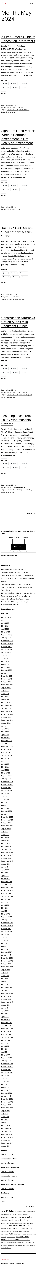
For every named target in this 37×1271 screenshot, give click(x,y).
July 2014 (4, 1043)
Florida (11, 1234)
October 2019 (6, 858)
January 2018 (6, 920)
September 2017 (7, 931)
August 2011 (5, 1146)
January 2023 (6, 743)
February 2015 (6, 1023)
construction (27, 1217)
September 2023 (7, 720)
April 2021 (5, 805)
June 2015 (5, 1011)
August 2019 (5, 864)
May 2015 (4, 1014)
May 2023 (5, 732)
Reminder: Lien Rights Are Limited (13, 569)
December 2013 (7, 1064)
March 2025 (5, 667)
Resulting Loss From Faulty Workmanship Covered (16, 420)
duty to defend (14, 1231)
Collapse (22, 1214)
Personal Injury (14, 1242)
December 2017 (7, 923)
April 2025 (5, 664)
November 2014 (7, 1031)
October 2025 (6, 647)
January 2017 (6, 955)
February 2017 (6, 952)
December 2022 (7, 746)
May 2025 (5, 661)
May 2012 (4, 1119)
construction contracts (9, 1223)
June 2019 (5, 870)
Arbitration (15, 297)
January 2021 (6, 814)
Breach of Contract (8, 1214)
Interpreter (12, 112)
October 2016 (6, 964)
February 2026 (6, 635)
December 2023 (7, 711)
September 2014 (7, 1037)
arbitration (21, 299)
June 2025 (5, 658)
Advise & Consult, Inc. (9, 555)
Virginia (3, 1247)
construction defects (17, 1226)
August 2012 (5, 1111)
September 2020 (7, 826)
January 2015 (6, 1025)
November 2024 (7, 679)
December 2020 (7, 817)
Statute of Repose (14, 1245)
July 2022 (4, 761)
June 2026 (5, 623)
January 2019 (6, 884)
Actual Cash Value (12, 1207)
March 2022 (5, 773)
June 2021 (5, 799)
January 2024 (6, 708)
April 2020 (5, 840)
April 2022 (5, 770)
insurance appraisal (26, 1234)
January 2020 (6, 849)
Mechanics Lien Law (24, 1239)
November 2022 (7, 749)
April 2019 (5, 876)
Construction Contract (8, 397)
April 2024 (5, 699)
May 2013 (4, 1084)
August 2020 (6, 829)
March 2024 (5, 702)
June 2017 (5, 940)
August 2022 (6, 758)
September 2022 (7, 755)
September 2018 (7, 896)
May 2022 (5, 767)
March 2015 (5, 1020)
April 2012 (5, 1122)
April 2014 (5, 1052)
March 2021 (5, 808)
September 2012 (7, 1108)
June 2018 (5, 905)
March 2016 (5, 984)
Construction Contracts (19, 392)
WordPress (20, 1263)
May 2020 (5, 837)
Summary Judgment (30, 1245)
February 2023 (6, 741)
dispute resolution (5, 1231)
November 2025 (7, 644)
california (16, 1214)
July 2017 (4, 937)
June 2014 (5, 1046)
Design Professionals (28, 1228)
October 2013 (6, 1070)
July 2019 (4, 867)
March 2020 (5, 843)
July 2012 (4, 1114)
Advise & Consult (12, 110)
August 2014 (5, 1040)
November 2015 (7, 996)
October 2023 (6, 717)
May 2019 (4, 873)
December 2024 (7, 676)
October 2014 (6, 1034)
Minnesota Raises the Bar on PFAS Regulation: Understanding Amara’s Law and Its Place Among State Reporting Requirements (18, 596)
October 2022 (6, 752)
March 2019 (5, 879)
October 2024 (6, 682)
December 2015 (7, 993)
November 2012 (7, 1102)
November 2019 (7, 855)
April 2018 (5, 911)
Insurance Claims (22, 1237)
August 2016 (5, 970)
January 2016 (6, 990)
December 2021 (7, 782)
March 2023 (5, 738)
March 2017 (5, 949)
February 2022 (6, 776)
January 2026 (6, 638)
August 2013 (5, 1075)
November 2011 (7, 1137)
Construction (16, 209)
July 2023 (4, 726)
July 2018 (4, 902)
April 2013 (5, 1087)
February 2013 (6, 1093)
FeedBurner (23, 551)
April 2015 (5, 1017)
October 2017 (6, 929)
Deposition (4, 112)
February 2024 (6, 705)
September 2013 (7, 1072)
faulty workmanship (24, 490)
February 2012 (6, 1128)
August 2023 (6, 723)
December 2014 (7, 1028)
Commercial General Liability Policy (11, 1217)
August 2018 (5, 899)
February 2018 (6, 917)
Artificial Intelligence (25, 395)
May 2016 (4, 978)
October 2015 (6, 999)
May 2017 (4, 943)
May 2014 (4, 1049)
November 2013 (7, 1067)
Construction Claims (6, 1220)
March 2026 (5, 632)
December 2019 (7, 852)
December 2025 (7, 641)
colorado (26, 1214)
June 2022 (5, 764)
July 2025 (4, 655)
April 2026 (5, 629)
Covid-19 (21, 1228)
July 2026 (4, 620)
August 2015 (5, 1005)
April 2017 (4, 946)
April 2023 (5, 735)
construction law (23, 110)
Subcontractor (22, 1245)
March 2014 (5, 1055)
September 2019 (7, 861)
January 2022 (6, 779)
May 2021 (4, 802)
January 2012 (6, 1131)
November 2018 (7, 890)
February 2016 (6, 987)
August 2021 (5, 793)
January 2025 (6, 673)
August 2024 (6, 688)
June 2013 (5, 1081)
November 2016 (7, 961)
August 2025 (6, 652)
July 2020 (4, 832)
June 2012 (5, 1117)
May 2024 (5, 696)
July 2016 (4, 973)
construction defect (21, 1223)
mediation (4, 1242)
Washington (8, 1247)
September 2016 (7, 967)
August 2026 (6, 617)
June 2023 (5, 729)
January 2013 (6, 1096)
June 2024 (5, 694)
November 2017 (7, 926)
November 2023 (7, 714)
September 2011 (7, 1143)
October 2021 (6, 788)
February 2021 (6, 811)
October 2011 (6, 1140)
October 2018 (6, 893)
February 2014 (6, 1058)
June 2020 (5, 835)
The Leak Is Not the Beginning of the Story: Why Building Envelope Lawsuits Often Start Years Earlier (17, 587)
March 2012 (5, 1125)
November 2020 (7, 820)
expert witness (23, 1231)
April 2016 (5, 981)
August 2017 (5, 934)
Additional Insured (21, 1207)
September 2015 (7, 1002)
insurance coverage (7, 492)
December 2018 (7, 887)
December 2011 (6, 1134)
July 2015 (4, 1008)
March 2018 (5, 914)
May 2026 (5, 626)
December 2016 (7, 958)
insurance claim (11, 1236)
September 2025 (7, 649)
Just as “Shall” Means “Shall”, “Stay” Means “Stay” (17, 232)
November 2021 (7, 785)
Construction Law (17, 107)
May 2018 (4, 908)
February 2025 (6, 670)
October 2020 (6, 823)
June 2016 (5, 976)
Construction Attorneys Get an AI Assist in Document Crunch (18, 322)
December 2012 (7, 1099)
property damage (24, 1242)
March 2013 (5, 1090)
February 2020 (6, 846)
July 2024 (5, 691)
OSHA (9, 1242)
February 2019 (6, 882)
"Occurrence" (4, 1207)
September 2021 (7, 790)
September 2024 (7, 685)
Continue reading (25, 75)
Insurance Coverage (18, 487)
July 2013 (4, 1078)
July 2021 (4, 796)
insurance (18, 1234)
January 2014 (6, 1061)
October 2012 (6, 1105)
